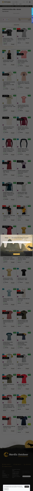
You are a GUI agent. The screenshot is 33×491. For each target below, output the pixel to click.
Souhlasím (26, 486)
